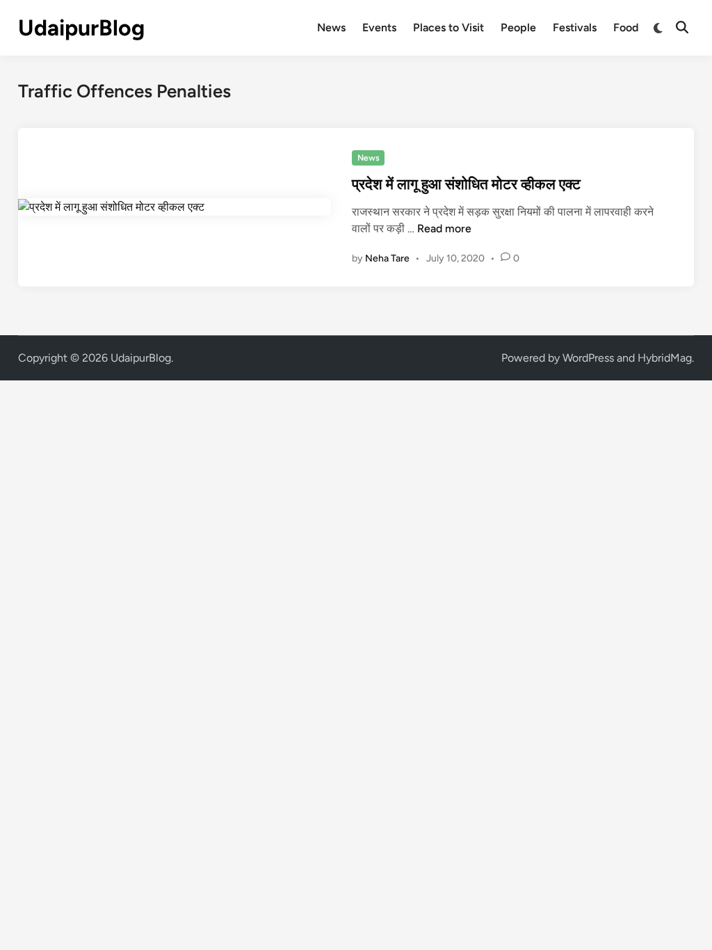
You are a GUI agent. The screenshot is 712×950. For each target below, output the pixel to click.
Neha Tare (387, 258)
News (331, 27)
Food (625, 27)
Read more (444, 228)
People (518, 27)
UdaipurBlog (81, 28)
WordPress (588, 357)
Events (379, 27)
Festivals (575, 27)
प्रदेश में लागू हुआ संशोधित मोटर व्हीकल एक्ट (466, 184)
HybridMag (665, 357)
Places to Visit (448, 27)
